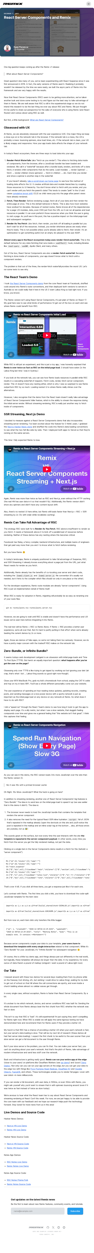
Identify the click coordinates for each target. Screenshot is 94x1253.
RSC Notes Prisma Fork (17, 1180)
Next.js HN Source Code (18, 1144)
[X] (53, 1227)
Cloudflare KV (64, 1069)
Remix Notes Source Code (19, 1184)
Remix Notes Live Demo (18, 1166)
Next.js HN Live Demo (17, 1126)
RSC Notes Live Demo (17, 1162)
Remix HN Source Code (17, 1148)
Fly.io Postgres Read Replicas (43, 1069)
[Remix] (36, 1227)
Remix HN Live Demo (16, 1130)
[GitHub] (48, 1227)
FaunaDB (16, 1072)
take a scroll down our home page (43, 181)
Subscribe (75, 1211)
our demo (65, 1062)
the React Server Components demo (26, 283)
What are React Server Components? (47, 120)
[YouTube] (58, 1227)
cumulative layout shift (23, 193)
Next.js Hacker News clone (19, 427)
